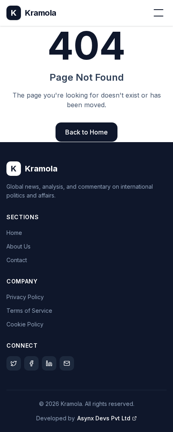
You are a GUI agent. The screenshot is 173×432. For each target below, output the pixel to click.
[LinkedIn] (49, 363)
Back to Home (86, 132)
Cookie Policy (24, 324)
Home (14, 232)
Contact (16, 260)
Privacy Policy (25, 296)
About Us (18, 246)
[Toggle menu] (158, 13)
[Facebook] (31, 363)
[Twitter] (13, 363)
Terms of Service (29, 310)
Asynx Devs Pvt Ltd (103, 418)
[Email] (67, 363)
